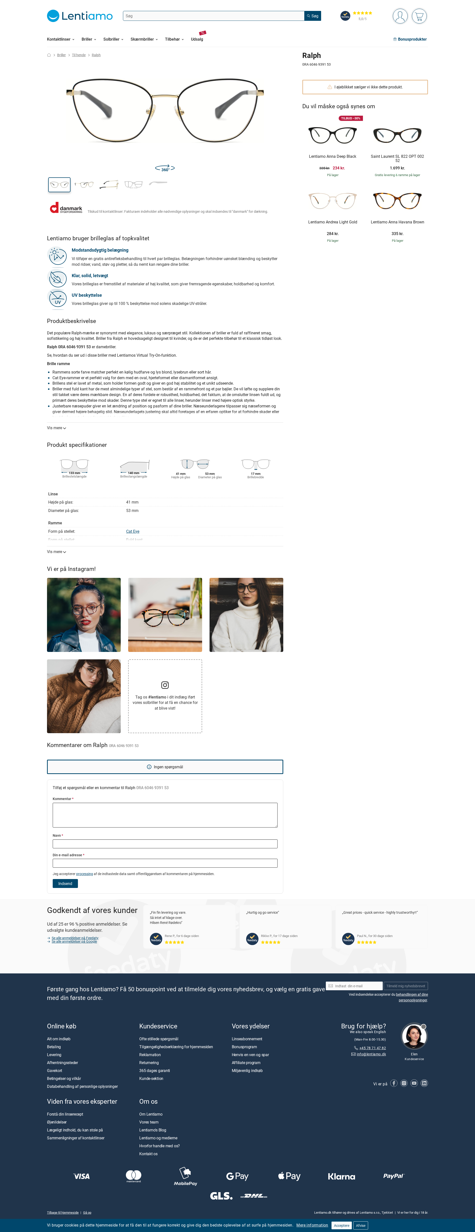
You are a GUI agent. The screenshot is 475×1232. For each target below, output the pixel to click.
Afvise (360, 1225)
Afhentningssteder (62, 1062)
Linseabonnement (247, 1039)
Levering (54, 1054)
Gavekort (54, 1070)
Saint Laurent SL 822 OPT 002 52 (397, 158)
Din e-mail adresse (68, 855)
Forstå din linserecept (65, 1114)
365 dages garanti (154, 1070)
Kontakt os (148, 1153)
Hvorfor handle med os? (159, 1146)
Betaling (54, 1046)
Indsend (65, 883)
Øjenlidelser (57, 1122)
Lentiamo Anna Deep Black (332, 156)
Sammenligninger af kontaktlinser (75, 1138)
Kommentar (63, 798)
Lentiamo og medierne (158, 1138)
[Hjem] (49, 54)
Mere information (312, 1225)
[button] (59, 184)
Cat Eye (132, 531)
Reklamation (150, 1054)
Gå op (87, 1212)
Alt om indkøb (59, 1039)
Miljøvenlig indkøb (247, 1070)
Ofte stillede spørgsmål (158, 1039)
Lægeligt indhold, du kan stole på (75, 1130)
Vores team (149, 1122)
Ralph (96, 55)
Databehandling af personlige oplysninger (82, 1086)
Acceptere (341, 1225)
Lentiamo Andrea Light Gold (332, 222)
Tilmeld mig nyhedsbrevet (405, 986)
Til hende (79, 55)
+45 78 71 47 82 (372, 1047)
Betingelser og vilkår (64, 1078)
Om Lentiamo (150, 1114)
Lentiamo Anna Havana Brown (397, 222)
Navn (58, 835)
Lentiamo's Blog (152, 1130)
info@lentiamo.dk (371, 1054)
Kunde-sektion (151, 1078)
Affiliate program (246, 1062)
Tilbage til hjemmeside (63, 1212)
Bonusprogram (244, 1046)
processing (84, 873)
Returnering (149, 1062)
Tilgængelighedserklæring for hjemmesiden (176, 1046)
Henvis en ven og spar (250, 1054)
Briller (61, 55)
